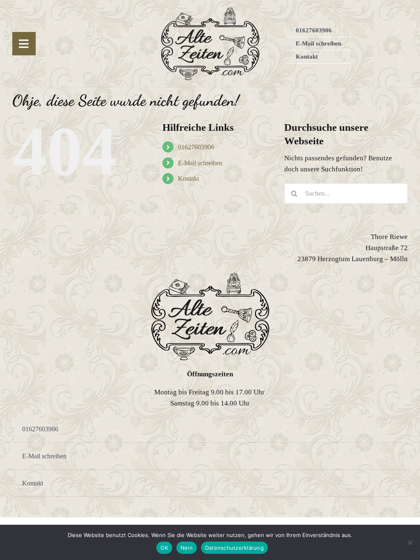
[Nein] (410, 542)
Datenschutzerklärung (234, 547)
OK (164, 547)
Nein (186, 547)
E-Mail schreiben (200, 162)
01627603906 (196, 146)
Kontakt (188, 178)
